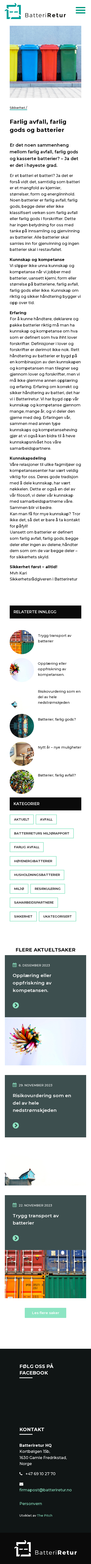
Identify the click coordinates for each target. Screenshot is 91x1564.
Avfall (46, 819)
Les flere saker (45, 1313)
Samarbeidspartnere (34, 903)
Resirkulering (48, 889)
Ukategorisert (57, 916)
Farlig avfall (26, 847)
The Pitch (44, 1515)
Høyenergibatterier (33, 861)
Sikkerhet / (18, 108)
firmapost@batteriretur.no (45, 1490)
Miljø (19, 889)
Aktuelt (21, 819)
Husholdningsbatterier (37, 875)
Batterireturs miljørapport (41, 833)
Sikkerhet (23, 916)
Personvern (30, 1503)
